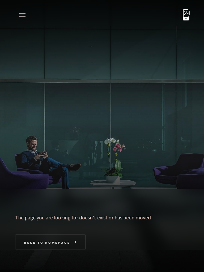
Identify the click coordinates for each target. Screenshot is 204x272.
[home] (44, 14)
